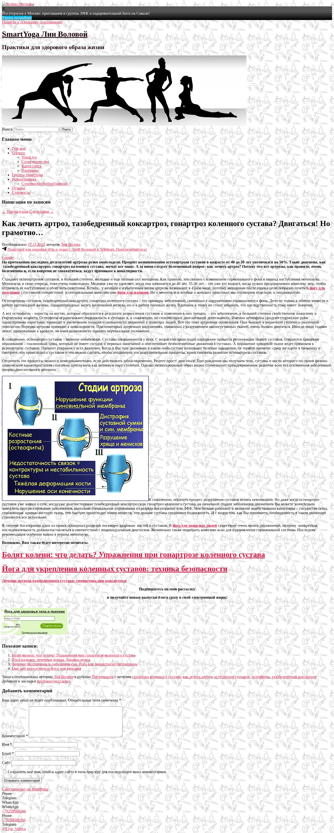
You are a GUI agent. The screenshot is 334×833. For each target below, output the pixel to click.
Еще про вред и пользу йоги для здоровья (46, 668)
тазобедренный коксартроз (294, 677)
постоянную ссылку (53, 681)
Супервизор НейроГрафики (45, 184)
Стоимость (21, 192)
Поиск (7, 129)
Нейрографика (24, 179)
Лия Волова (70, 244)
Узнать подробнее (17, 18)
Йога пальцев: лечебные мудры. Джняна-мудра (51, 660)
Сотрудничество (35, 162)
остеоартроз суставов (232, 677)
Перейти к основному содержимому (32, 22)
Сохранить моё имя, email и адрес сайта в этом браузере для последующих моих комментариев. (87, 772)
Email (8, 753)
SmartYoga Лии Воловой (45, 34)
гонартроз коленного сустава (156, 677)
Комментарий (15, 736)
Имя (7, 744)
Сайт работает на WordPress (25, 789)
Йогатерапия (102, 677)
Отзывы (18, 188)
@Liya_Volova (14, 829)
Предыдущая (15, 211)
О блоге (18, 153)
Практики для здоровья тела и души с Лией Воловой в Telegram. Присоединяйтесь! (77, 249)
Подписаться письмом (34, 632)
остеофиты (261, 677)
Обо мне (19, 148)
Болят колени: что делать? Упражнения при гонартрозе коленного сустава (133, 554)
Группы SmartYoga (27, 175)
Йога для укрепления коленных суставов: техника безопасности (114, 568)
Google (7, 258)
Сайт (6, 762)
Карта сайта (31, 166)
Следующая (41, 211)
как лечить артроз (197, 677)
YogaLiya (29, 157)
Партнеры (30, 170)
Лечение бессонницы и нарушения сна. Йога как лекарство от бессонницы (74, 664)
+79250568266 (14, 811)
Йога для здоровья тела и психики (34, 611)
